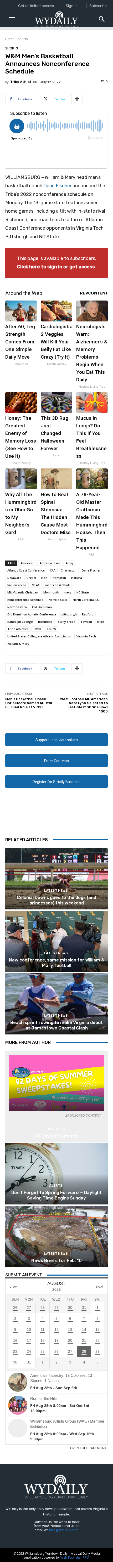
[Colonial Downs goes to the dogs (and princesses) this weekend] (56, 878)
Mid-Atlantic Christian (22, 592)
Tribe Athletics (23, 81)
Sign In (72, 5)
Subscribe (98, 5)
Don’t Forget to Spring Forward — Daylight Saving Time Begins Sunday (56, 1195)
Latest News (56, 890)
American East (50, 563)
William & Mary (18, 644)
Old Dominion (42, 607)
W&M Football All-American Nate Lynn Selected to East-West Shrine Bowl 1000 (84, 705)
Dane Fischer (57, 186)
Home (9, 39)
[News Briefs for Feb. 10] (56, 1236)
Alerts (56, 1185)
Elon (44, 578)
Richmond (45, 622)
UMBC (38, 629)
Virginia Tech (86, 636)
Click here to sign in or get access (56, 267)
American (27, 563)
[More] (77, 99)
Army (69, 563)
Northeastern (17, 607)
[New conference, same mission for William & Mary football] (56, 941)
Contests (56, 1129)
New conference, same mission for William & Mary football (56, 962)
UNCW (51, 629)
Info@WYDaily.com (64, 1530)
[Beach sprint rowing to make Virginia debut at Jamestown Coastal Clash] (56, 1003)
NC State (82, 592)
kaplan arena (17, 585)
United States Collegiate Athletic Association (39, 636)
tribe (100, 622)
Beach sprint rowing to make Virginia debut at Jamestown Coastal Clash (56, 1025)
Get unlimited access (36, 5)
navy (67, 592)
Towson (86, 622)
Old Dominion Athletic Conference (31, 614)
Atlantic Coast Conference (26, 570)
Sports (23, 39)
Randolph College (20, 622)
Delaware (14, 578)
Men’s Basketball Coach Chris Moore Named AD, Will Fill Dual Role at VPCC (28, 703)
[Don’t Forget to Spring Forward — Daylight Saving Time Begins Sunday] (56, 1173)
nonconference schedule (25, 600)
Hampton (59, 578)
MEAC (36, 585)
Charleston (68, 570)
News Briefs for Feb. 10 (56, 1260)
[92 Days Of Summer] (56, 1083)
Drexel (31, 578)
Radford (88, 614)
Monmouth (51, 592)
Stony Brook (66, 622)
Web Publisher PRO (74, 1557)
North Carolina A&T (87, 600)
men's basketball (57, 585)
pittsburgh (69, 614)
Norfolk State (58, 600)
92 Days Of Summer (56, 1136)
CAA (52, 570)
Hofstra (76, 578)
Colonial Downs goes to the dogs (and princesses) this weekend (56, 900)
